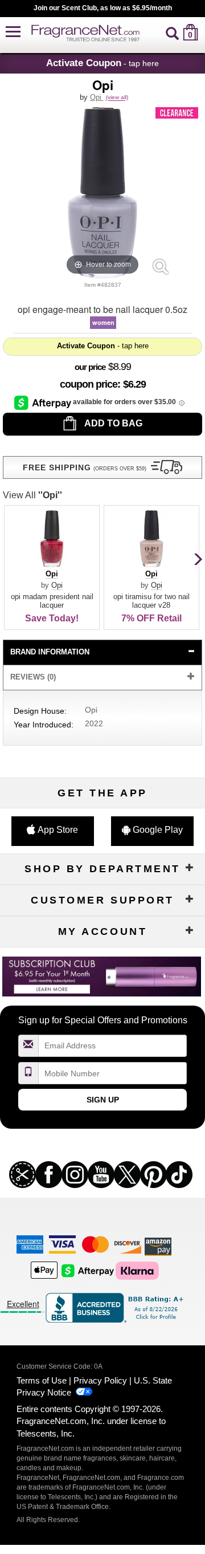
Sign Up (103, 1099)
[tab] (102, 652)
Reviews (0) (33, 677)
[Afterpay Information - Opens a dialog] (43, 402)
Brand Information (49, 652)
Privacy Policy (100, 1380)
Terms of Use (42, 1380)
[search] (172, 32)
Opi (97, 97)
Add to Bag (112, 423)
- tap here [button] (102, 62)
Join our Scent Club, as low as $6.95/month (103, 8)
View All (32, 495)
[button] (13, 32)
